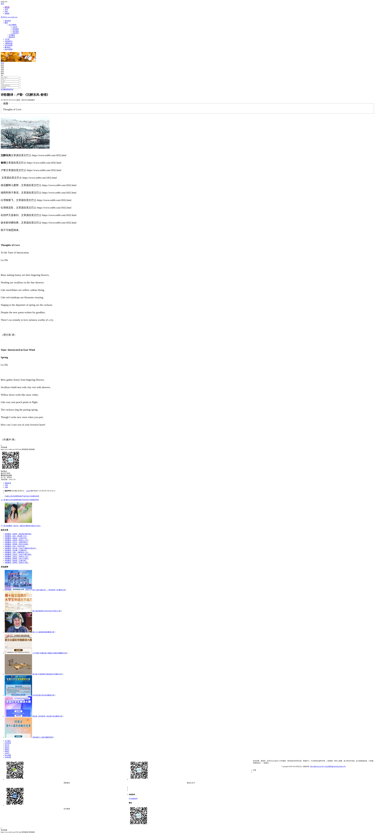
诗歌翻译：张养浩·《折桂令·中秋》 (17, 562)
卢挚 (6, 485)
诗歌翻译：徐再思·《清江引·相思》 (17, 558)
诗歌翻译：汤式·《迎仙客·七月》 (16, 536)
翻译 (5, 89)
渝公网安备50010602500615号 (335, 766)
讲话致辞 (15, 29)
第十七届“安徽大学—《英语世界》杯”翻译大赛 (48, 590)
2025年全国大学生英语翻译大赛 (43, 695)
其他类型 (15, 33)
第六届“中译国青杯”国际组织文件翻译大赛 (47, 674)
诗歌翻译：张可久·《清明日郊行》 (17, 542)
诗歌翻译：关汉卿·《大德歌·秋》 (16, 550)
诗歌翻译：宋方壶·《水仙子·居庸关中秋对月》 (21, 548)
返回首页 (8, 21)
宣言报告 (15, 31)
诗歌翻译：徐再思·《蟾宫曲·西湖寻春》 (18, 534)
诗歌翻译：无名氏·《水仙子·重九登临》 (18, 554)
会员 (6, 9)
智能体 (7, 13)
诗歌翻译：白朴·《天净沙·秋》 (15, 546)
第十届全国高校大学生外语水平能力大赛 (46, 611)
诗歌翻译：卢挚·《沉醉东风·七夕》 (17, 552)
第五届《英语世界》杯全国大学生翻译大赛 (47, 716)
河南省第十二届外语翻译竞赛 (42, 737)
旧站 (6, 11)
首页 (2, 89)
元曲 (6, 487)
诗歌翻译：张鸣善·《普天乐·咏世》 (17, 544)
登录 (2, 4)
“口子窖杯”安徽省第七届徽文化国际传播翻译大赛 (49, 653)
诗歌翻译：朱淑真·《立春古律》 (16, 560)
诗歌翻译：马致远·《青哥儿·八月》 (17, 540)
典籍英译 (10, 89)
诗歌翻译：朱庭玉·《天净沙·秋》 (16, 538)
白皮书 (14, 27)
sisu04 (28, 491)
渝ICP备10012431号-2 (317, 766)
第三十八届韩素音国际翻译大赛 (43, 632)
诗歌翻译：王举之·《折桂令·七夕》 (17, 556)
